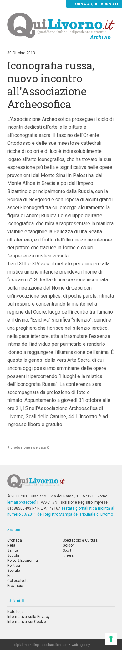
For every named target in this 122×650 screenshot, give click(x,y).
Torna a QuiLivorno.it (95, 4)
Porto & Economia (22, 560)
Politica (13, 565)
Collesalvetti (18, 580)
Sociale (13, 570)
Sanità (12, 550)
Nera (11, 545)
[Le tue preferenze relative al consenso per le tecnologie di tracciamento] (111, 639)
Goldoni (69, 545)
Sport (67, 550)
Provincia (15, 585)
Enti (10, 575)
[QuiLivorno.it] (61, 483)
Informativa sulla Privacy (28, 617)
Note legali (16, 611)
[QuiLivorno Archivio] (60, 25)
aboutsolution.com (54, 644)
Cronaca (14, 540)
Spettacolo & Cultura (80, 540)
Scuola (13, 555)
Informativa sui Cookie (26, 622)
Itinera (68, 555)
